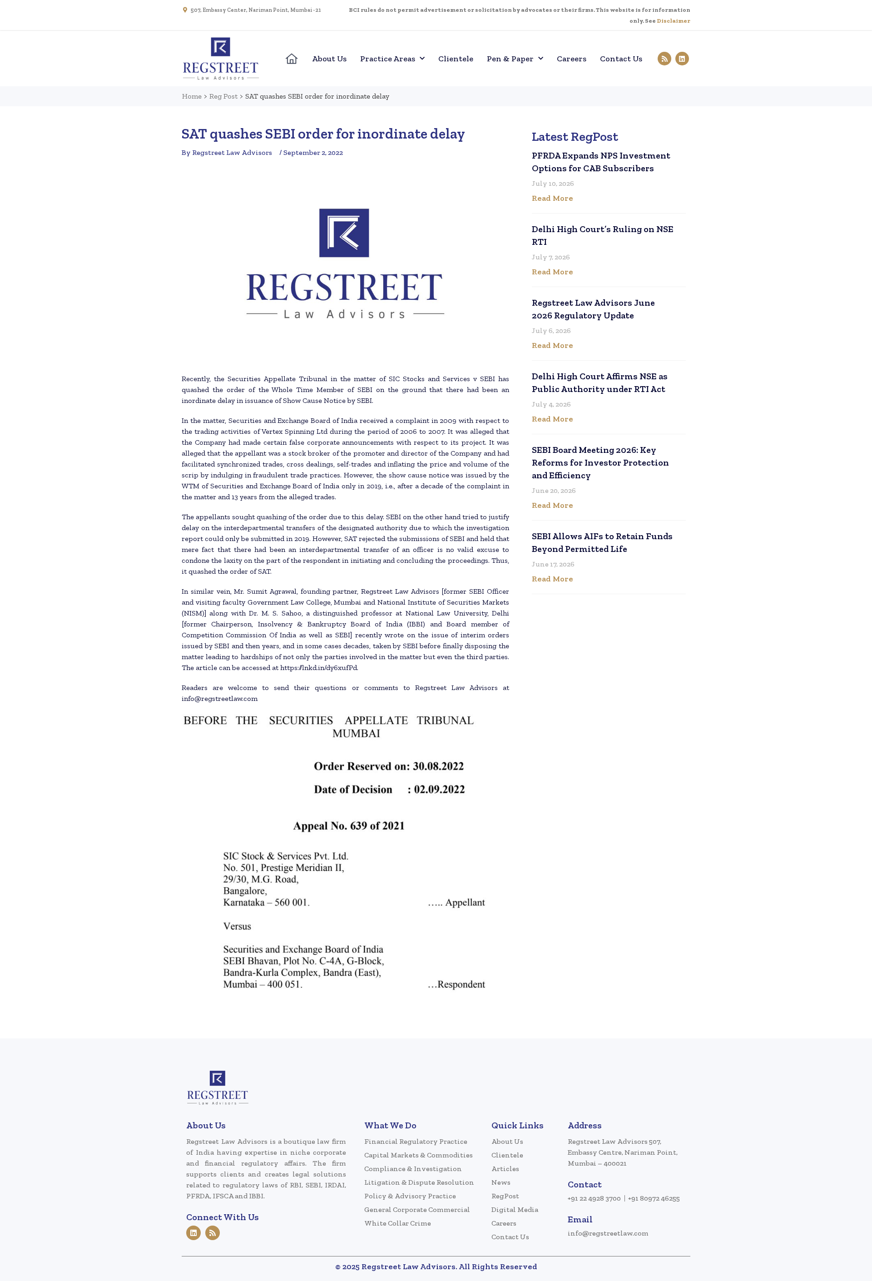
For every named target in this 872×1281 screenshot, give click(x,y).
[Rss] (664, 58)
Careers (571, 59)
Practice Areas (387, 59)
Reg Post (223, 96)
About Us (329, 59)
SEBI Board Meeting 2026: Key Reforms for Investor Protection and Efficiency (600, 462)
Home (192, 96)
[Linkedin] (682, 58)
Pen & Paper (510, 59)
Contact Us (621, 59)
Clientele (455, 59)
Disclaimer (673, 20)
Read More (552, 198)
